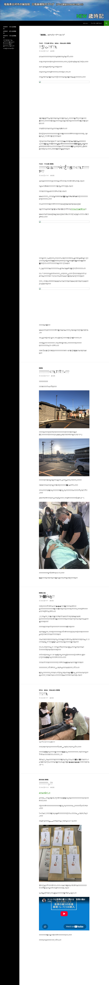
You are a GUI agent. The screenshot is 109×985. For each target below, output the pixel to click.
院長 (53, 51)
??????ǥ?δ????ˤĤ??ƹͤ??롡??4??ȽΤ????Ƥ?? (64, 169)
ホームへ (85, 23)
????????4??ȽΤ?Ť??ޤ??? (54, 372)
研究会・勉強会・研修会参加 (58, 43)
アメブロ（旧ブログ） (97, 23)
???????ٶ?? (46, 783)
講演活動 (41, 779)
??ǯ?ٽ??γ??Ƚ (48, 47)
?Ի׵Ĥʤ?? (46, 596)
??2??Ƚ (43, 694)
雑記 (44, 593)
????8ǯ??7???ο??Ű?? (8, 48)
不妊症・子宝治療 (44, 43)
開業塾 (69, 43)
